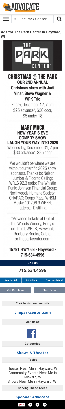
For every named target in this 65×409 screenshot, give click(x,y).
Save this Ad (11, 280)
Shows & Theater (32, 352)
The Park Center (33, 18)
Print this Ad (32, 280)
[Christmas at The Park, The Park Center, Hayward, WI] (32, 148)
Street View (49, 290)
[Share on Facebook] (30, 404)
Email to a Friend (54, 280)
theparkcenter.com (32, 312)
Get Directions (15, 290)
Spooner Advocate (32, 397)
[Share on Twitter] (37, 404)
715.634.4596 (32, 270)
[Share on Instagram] (44, 404)
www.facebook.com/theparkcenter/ (31, 333)
